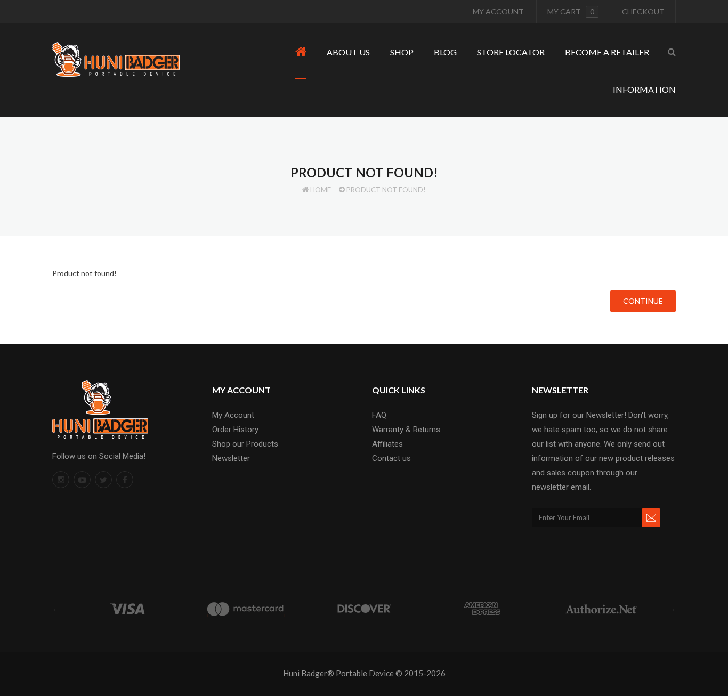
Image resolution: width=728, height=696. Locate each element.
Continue (643, 300)
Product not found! (386, 189)
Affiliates (387, 444)
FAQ (379, 415)
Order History (235, 429)
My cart (570, 11)
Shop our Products (245, 444)
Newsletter (231, 458)
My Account (498, 11)
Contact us (391, 458)
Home (320, 189)
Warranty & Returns (406, 429)
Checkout (643, 11)
